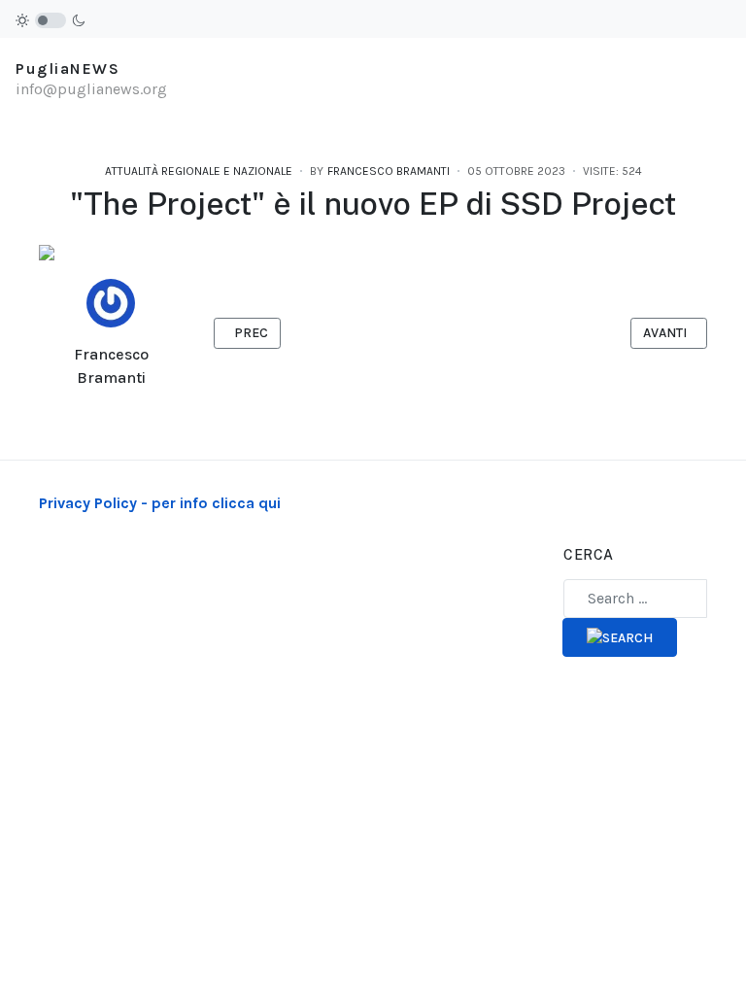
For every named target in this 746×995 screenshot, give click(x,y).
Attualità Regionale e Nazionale (198, 171)
